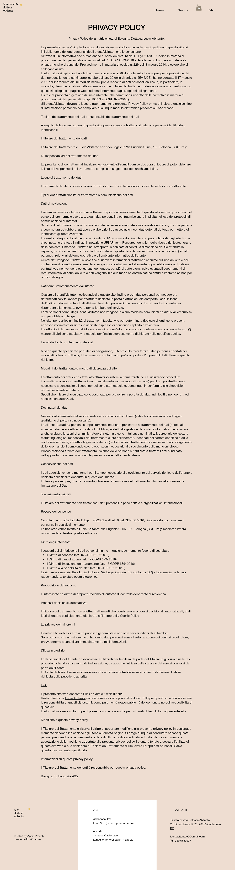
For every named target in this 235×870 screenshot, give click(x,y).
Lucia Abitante (89, 147)
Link (44, 685)
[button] (199, 7)
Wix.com (35, 839)
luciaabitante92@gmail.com (117, 164)
